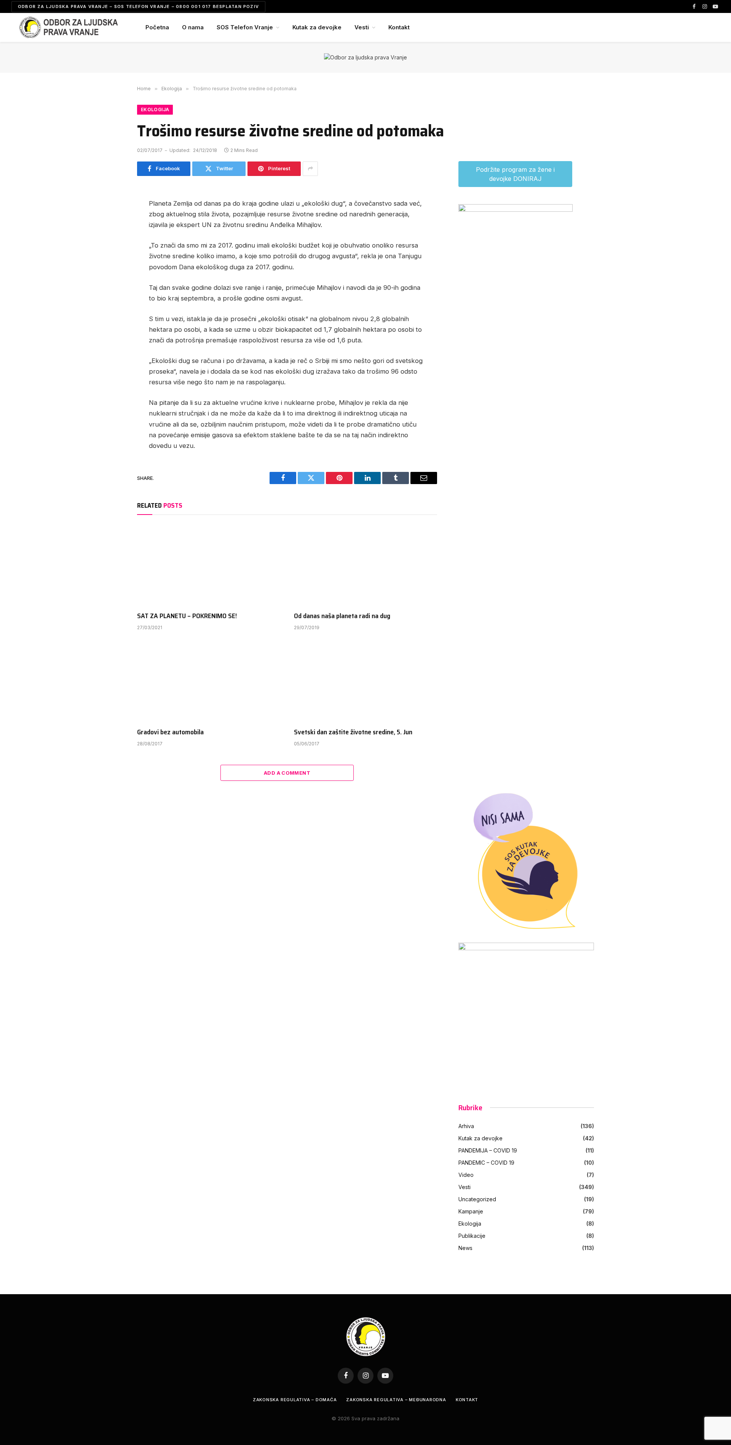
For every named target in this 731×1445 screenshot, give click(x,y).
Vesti (361, 27)
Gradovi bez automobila (170, 732)
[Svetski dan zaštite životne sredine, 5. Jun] (365, 681)
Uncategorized (477, 1199)
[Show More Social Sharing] (310, 168)
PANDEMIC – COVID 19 (486, 1162)
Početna (157, 27)
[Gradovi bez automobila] (208, 681)
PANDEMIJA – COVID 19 (487, 1150)
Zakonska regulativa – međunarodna (396, 1399)
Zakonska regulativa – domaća (295, 1399)
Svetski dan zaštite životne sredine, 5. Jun (353, 732)
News (465, 1248)
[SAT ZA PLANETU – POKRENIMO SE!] (208, 565)
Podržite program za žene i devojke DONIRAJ (515, 174)
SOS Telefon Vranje (245, 27)
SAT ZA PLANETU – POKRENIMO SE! (187, 615)
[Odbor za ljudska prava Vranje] (68, 27)
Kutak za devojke (317, 27)
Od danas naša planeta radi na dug (342, 615)
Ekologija (155, 109)
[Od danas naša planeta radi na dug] (365, 565)
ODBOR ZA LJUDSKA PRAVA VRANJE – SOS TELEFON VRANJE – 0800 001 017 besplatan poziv (138, 6)
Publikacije (471, 1235)
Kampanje (470, 1211)
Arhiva (466, 1126)
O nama (193, 27)
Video (466, 1175)
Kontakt (399, 27)
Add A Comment (287, 773)
